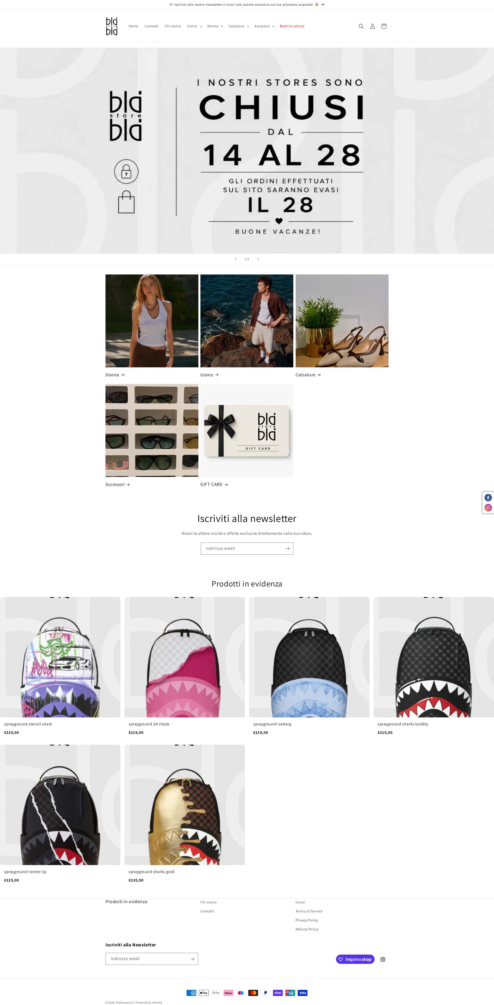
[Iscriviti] (287, 548)
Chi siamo (208, 902)
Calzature (305, 375)
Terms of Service (309, 911)
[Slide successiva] (258, 259)
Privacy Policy (307, 920)
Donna (112, 375)
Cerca (300, 902)
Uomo (206, 375)
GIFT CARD (211, 484)
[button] (194, 26)
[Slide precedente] (235, 259)
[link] (60, 669)
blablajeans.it (125, 1002)
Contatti (207, 911)
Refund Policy (307, 929)
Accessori (115, 484)
